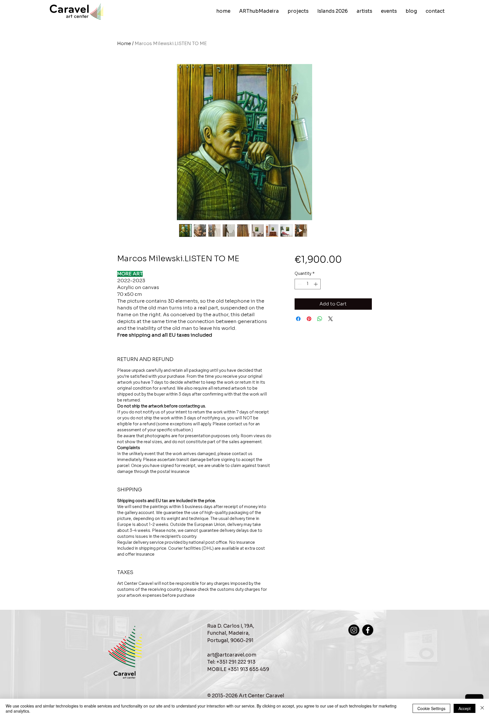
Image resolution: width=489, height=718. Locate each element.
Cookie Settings (431, 708)
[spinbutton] (308, 284)
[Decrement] (299, 284)
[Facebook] (367, 630)
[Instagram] (353, 630)
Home (124, 43)
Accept (464, 708)
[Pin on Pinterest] (309, 318)
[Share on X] (330, 318)
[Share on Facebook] (298, 318)
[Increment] (316, 284)
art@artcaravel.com (231, 655)
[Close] (482, 708)
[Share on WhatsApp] (319, 318)
